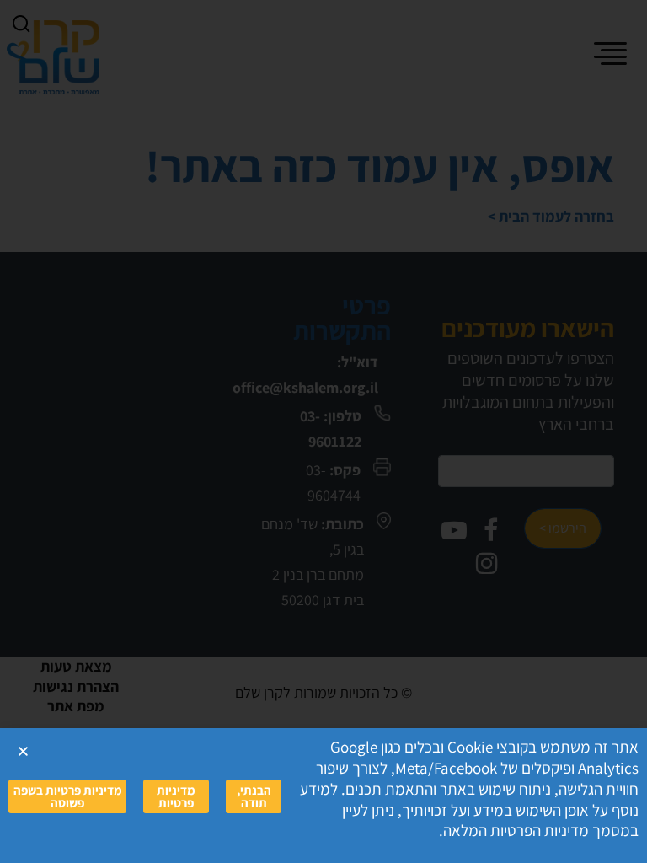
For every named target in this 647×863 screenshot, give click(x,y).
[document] (323, 431)
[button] (23, 751)
